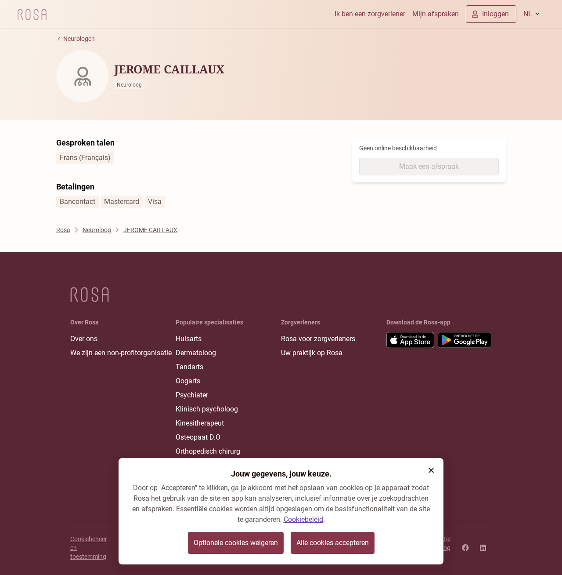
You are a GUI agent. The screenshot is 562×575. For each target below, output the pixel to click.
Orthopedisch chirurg (208, 451)
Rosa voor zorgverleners (318, 339)
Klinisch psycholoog (207, 409)
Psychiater (192, 395)
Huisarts (189, 339)
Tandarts (189, 367)
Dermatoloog (196, 353)
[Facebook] (465, 548)
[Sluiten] (431, 470)
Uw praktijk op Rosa (311, 353)
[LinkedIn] (483, 548)
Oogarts (188, 381)
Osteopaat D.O (198, 437)
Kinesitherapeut (200, 423)
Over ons (83, 339)
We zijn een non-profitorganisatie (121, 353)
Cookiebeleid (303, 519)
